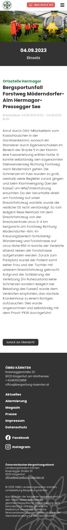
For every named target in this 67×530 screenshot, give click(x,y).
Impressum (15, 420)
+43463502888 (15, 380)
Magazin (12, 407)
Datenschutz (16, 427)
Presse (11, 414)
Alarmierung (16, 401)
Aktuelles (13, 394)
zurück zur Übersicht (20, 342)
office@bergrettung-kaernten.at (27, 385)
